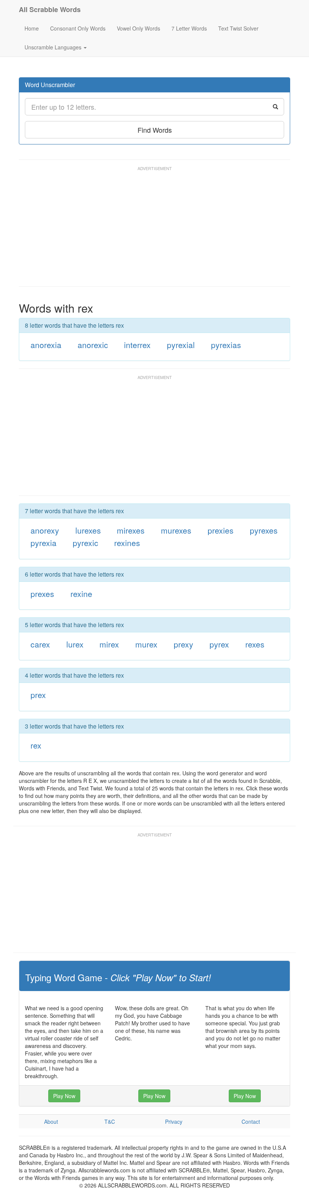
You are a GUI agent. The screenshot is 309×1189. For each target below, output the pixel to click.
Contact (251, 1121)
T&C (109, 1121)
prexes (42, 593)
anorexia (46, 344)
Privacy (173, 1121)
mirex (109, 644)
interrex (137, 344)
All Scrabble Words (50, 9)
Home (31, 28)
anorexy (45, 530)
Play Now (64, 1096)
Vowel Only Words (138, 28)
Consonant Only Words (78, 28)
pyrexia (44, 542)
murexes (176, 530)
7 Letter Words (189, 28)
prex (38, 694)
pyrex (219, 644)
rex (36, 745)
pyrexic (85, 542)
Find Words (155, 130)
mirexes (131, 530)
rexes (255, 644)
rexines (127, 542)
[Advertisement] (156, 229)
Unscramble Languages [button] (53, 47)
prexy (183, 644)
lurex (75, 644)
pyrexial (181, 344)
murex (146, 644)
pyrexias (226, 344)
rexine (81, 593)
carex (40, 644)
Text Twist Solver (238, 28)
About (51, 1121)
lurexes (88, 530)
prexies (221, 530)
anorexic (93, 344)
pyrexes (264, 530)
